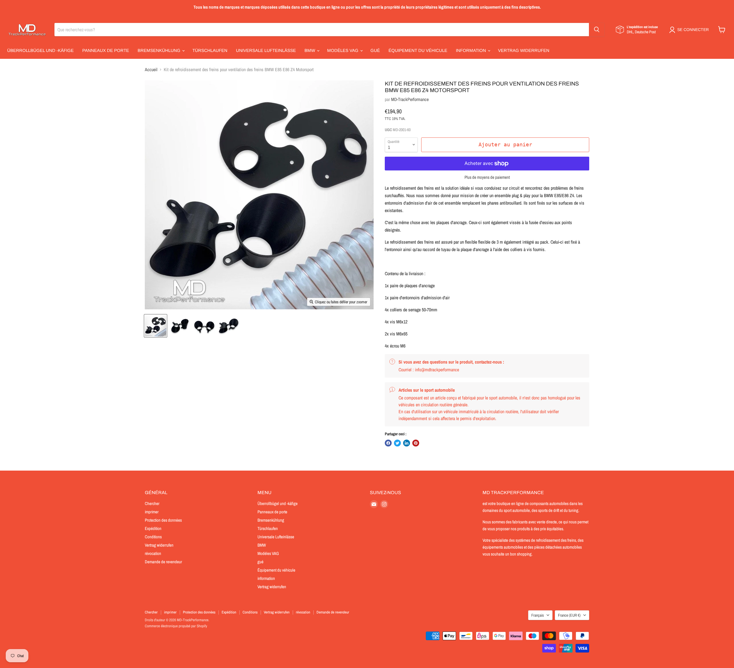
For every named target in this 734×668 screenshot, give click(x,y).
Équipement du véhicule (418, 50)
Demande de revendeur (163, 562)
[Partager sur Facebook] (388, 443)
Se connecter (693, 29)
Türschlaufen (209, 50)
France (569, 615)
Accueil (151, 69)
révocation (153, 553)
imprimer (152, 512)
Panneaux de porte (105, 50)
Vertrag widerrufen (523, 50)
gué (375, 50)
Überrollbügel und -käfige (40, 50)
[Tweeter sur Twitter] (397, 443)
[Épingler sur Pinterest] (415, 443)
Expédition (153, 528)
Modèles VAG (343, 50)
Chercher (152, 503)
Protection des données (163, 520)
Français (537, 615)
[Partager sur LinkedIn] (406, 443)
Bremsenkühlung (159, 50)
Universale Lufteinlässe (266, 50)
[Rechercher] (596, 29)
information (471, 50)
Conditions (153, 537)
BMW (310, 50)
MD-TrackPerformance (410, 99)
